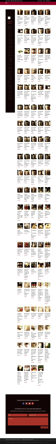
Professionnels (43, 3)
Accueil (10, 3)
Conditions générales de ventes (27, 439)
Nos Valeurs (27, 3)
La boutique (18, 3)
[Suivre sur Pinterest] (32, 403)
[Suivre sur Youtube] (26, 403)
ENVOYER (44, 427)
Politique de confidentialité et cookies (13, 439)
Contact (34, 3)
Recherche (10, 15)
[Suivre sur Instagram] (29, 403)
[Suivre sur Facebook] (23, 403)
